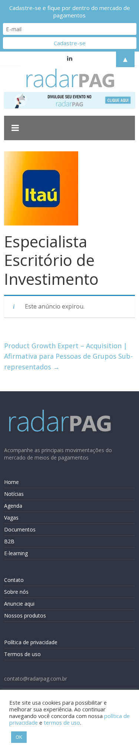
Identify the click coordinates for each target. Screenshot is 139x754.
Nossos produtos (25, 615)
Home (11, 481)
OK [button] (19, 737)
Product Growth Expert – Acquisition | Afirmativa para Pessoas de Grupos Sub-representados (68, 356)
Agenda (13, 505)
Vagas (11, 517)
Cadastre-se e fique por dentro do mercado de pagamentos (69, 11)
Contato (14, 579)
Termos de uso (22, 654)
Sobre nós (16, 591)
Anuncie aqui (19, 603)
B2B (9, 541)
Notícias (14, 493)
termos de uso (62, 722)
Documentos (20, 529)
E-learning (16, 553)
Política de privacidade (30, 642)
